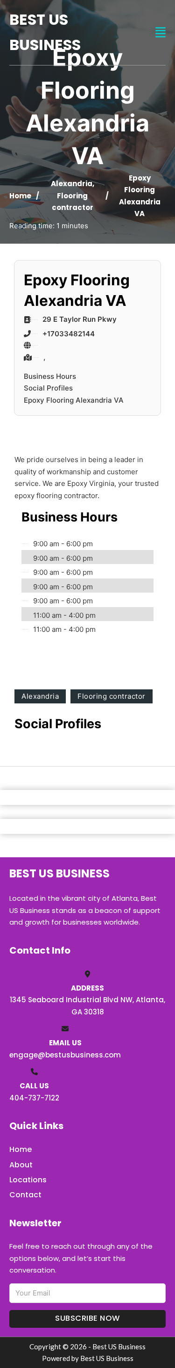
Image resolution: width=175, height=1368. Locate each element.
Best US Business (45, 32)
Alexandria (71, 183)
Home (20, 196)
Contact (25, 1194)
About (21, 1164)
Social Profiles (48, 388)
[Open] (160, 32)
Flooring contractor (111, 696)
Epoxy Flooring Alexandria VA (74, 400)
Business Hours (50, 376)
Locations (28, 1179)
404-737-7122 (34, 1098)
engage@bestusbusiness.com (65, 1055)
